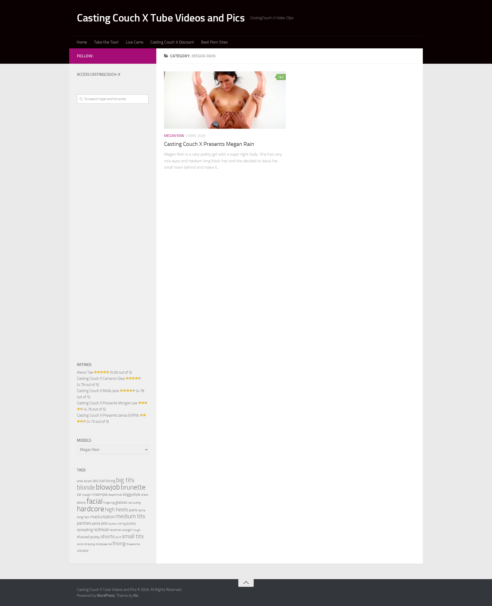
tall (110, 544)
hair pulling (134, 502)
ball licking (107, 481)
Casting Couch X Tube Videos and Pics (161, 18)
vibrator (83, 550)
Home (82, 42)
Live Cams (134, 42)
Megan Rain (174, 136)
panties (84, 523)
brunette (133, 487)
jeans (133, 510)
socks (80, 544)
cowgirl (86, 494)
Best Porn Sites (214, 42)
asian (88, 481)
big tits (125, 480)
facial (94, 501)
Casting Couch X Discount (172, 42)
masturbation (102, 516)
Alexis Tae (85, 372)
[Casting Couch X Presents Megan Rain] (225, 100)
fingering (109, 502)
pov (104, 523)
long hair (83, 517)
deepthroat (115, 494)
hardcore (90, 508)
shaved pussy (88, 536)
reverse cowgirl (120, 530)
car (79, 494)
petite (96, 523)
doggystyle (131, 494)
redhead (101, 529)
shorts (108, 536)
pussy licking (117, 523)
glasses (121, 502)
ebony (81, 502)
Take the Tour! (106, 42)
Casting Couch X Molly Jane (98, 390)
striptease (102, 544)
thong (118, 543)
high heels (116, 509)
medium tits (130, 516)
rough (136, 530)
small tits (133, 536)
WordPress (106, 595)
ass (96, 480)
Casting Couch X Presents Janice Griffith (108, 415)
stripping (89, 544)
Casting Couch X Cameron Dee (101, 378)
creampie (100, 494)
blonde (86, 487)
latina (141, 510)
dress (144, 494)
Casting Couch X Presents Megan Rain (209, 144)
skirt (118, 537)
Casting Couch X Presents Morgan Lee (107, 403)
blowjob (108, 487)
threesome (133, 544)
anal (80, 481)
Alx (135, 595)
